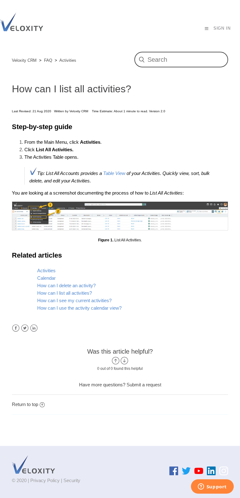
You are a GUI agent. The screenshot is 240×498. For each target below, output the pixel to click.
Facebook (16, 328)
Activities (67, 60)
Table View (114, 173)
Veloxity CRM (24, 60)
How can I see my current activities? (74, 300)
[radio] (115, 360)
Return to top (25, 404)
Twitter (25, 328)
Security (71, 480)
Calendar (46, 278)
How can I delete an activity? (66, 285)
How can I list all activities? (64, 293)
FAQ (48, 60)
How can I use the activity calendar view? (79, 308)
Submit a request (144, 384)
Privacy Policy (45, 480)
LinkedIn (34, 328)
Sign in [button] (222, 28)
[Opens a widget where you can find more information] (212, 487)
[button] (207, 28)
